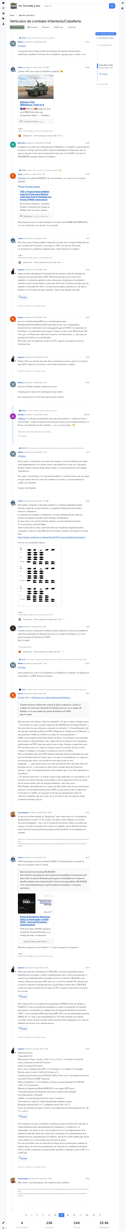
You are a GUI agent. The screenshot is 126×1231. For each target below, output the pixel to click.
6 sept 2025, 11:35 (40, 452)
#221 (87, 694)
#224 (87, 968)
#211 (87, 238)
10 (55, 1215)
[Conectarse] (122, 3)
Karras (20, 317)
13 (74, 1215)
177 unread (103, 74)
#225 (87, 1049)
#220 (87, 663)
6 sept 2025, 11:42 (39, 501)
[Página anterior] (26, 1215)
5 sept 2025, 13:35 (40, 357)
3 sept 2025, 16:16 (42, 143)
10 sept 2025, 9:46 (40, 1049)
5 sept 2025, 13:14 (39, 317)
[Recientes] (3, 8)
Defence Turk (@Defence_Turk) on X (32, 103)
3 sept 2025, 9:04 (39, 42)
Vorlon (23, 38)
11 (61, 1215)
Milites (20, 42)
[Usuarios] (3, 24)
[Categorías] (3, 3)
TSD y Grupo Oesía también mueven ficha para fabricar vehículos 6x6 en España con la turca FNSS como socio (35, 195)
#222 (87, 812)
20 (87, 1215)
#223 (87, 857)
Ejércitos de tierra (17, 27)
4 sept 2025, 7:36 (38, 174)
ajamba (21, 415)
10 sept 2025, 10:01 (44, 1179)
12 (68, 1215)
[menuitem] (122, 3)
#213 (87, 317)
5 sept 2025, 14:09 (40, 415)
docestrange (23, 812)
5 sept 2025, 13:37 (40, 383)
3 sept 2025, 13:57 (39, 67)
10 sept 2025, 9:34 (40, 968)
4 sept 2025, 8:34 (39, 238)
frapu (20, 174)
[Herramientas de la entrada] (87, 60)
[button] (3, 1223)
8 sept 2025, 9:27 (39, 857)
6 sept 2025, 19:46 (44, 812)
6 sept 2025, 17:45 (40, 663)
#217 (87, 452)
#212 (87, 270)
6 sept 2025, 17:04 (39, 627)
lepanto (21, 270)
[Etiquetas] (3, 19)
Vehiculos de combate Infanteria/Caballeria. (51, 697)
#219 (87, 627)
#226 (87, 1179)
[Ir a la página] (43, 1215)
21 (94, 1215)
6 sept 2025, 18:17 (39, 694)
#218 (87, 501)
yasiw (20, 627)
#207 (87, 42)
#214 (87, 357)
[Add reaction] (71, 60)
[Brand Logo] (14, 6)
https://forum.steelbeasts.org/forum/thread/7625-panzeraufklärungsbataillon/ (51, 537)
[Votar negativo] (83, 60)
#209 (87, 143)
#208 (87, 67)
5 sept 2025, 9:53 (40, 270)
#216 (87, 415)
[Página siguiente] (99, 1215)
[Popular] (3, 13)
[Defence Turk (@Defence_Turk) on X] (36, 87)
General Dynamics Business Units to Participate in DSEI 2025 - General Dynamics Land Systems (35, 920)
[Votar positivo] (75, 60)
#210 (87, 174)
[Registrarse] (122, 8)
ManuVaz (21, 143)
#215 (87, 383)
